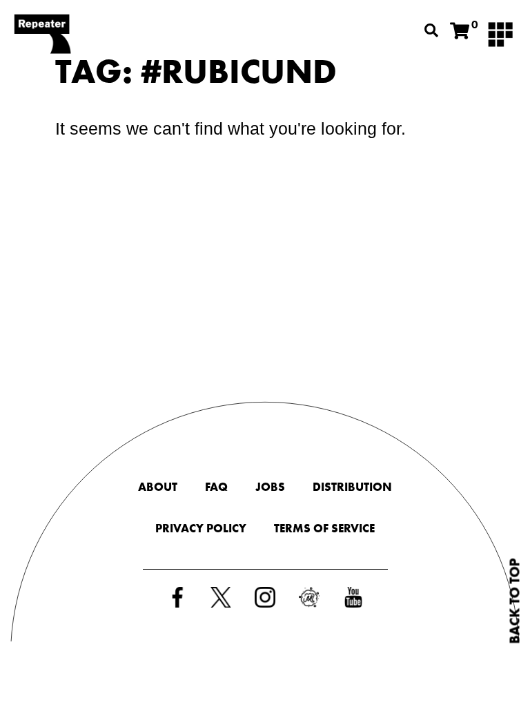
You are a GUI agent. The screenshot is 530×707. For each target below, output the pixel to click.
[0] (459, 31)
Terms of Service (324, 528)
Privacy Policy (200, 528)
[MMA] (500, 33)
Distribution (352, 486)
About (157, 486)
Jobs (270, 486)
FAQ (216, 486)
